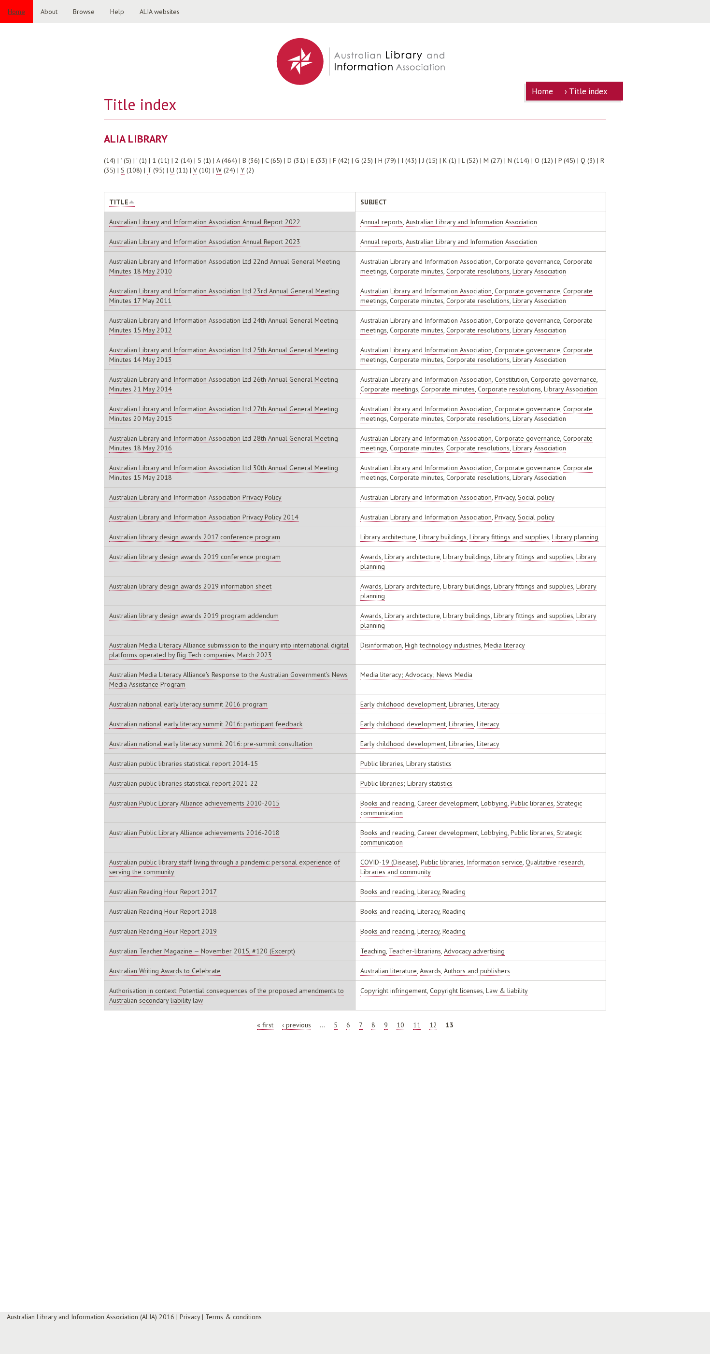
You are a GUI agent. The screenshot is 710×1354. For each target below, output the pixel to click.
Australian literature (388, 970)
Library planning (575, 537)
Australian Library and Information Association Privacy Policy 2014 (203, 517)
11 (417, 1025)
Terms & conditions (233, 1316)
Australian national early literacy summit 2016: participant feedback (205, 724)
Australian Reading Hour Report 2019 (163, 931)
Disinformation (381, 645)
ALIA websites (160, 11)
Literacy (488, 704)
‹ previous (296, 1025)
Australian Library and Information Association (471, 221)
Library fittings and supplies (509, 537)
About (49, 11)
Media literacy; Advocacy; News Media (416, 674)
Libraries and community (395, 871)
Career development (447, 803)
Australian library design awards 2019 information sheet (190, 586)
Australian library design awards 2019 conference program (195, 556)
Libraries (461, 704)
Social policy (536, 497)
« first (265, 1025)
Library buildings (443, 537)
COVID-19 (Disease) (389, 862)
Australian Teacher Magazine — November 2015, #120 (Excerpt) (202, 951)
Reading (454, 891)
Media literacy (504, 645)
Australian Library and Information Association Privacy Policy (195, 497)
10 (400, 1025)
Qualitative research (554, 862)
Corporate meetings (389, 389)
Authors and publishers (477, 970)
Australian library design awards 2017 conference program (194, 537)
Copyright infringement (393, 990)
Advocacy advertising (474, 951)
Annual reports (381, 221)
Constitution (511, 379)
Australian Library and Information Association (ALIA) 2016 (90, 1316)
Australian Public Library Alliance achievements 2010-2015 (194, 803)
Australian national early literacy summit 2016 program (188, 704)
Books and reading (387, 803)
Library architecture (388, 537)
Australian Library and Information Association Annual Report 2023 (204, 241)
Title (118, 202)
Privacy (505, 497)
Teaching (373, 951)
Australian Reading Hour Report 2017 (163, 891)
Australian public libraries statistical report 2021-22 (183, 783)
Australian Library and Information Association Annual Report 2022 (204, 221)
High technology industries (443, 645)
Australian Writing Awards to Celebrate (165, 970)
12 (433, 1025)
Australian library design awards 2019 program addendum (194, 615)
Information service (495, 862)
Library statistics (429, 763)
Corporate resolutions (478, 271)
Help (117, 11)
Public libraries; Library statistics (406, 783)
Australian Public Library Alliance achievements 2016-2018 (194, 832)
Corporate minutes (416, 271)
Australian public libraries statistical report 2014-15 (183, 763)
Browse (84, 11)
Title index (588, 91)
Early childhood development (403, 704)
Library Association (539, 271)
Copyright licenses (456, 990)
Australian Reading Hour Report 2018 (163, 911)
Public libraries (381, 763)
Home (16, 11)
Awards (371, 556)
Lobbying (494, 803)
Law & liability (507, 990)
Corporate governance (527, 261)
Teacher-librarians (415, 951)
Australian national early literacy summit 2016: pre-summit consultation (210, 743)
